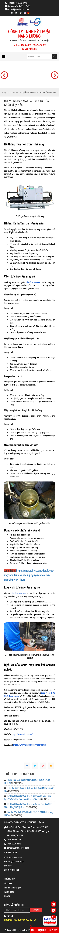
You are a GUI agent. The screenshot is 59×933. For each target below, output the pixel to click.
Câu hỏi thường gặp (12, 887)
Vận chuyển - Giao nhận (14, 861)
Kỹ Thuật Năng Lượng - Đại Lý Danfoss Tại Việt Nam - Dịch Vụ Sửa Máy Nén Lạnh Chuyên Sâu (28, 797)
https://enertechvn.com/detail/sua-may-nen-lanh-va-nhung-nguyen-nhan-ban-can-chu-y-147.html (29, 575)
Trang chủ (5, 92)
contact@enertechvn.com (18, 9)
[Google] (12, 916)
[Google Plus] (21, 13)
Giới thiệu (8, 883)
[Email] (51, 766)
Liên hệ (7, 895)
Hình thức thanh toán (13, 857)
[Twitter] (16, 13)
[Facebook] (12, 13)
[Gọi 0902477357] (53, 917)
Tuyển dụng (9, 891)
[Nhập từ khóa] (54, 56)
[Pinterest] (43, 766)
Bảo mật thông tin (11, 869)
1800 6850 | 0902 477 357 (18, 2)
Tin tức (15, 92)
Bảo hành (8, 865)
